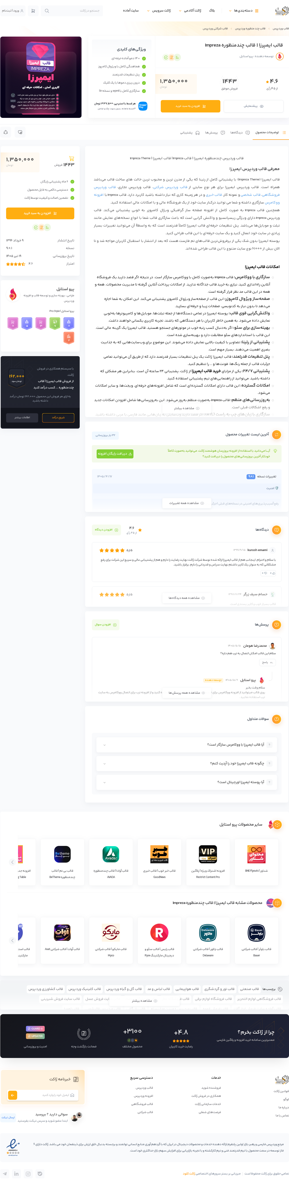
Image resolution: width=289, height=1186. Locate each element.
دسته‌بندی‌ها (243, 10)
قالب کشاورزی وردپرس (45, 989)
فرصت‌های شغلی (210, 1112)
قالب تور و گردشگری (219, 989)
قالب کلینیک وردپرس (84, 989)
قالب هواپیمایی (187, 989)
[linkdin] (16, 1173)
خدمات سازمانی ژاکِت (208, 1104)
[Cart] (33, 10)
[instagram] (28, 1173)
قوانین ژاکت (281, 1091)
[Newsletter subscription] (12, 1095)
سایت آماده (131, 10)
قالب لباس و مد (158, 989)
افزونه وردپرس (143, 1096)
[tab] (271, 132)
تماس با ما (282, 1115)
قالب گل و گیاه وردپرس (124, 989)
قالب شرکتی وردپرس (215, 28)
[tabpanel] (186, 474)
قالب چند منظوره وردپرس (250, 28)
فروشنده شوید (211, 1088)
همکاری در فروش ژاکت (206, 1096)
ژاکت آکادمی (192, 10)
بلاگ (212, 10)
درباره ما (284, 1107)
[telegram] (39, 1173)
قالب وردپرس (281, 28)
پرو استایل (65, 289)
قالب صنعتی (249, 989)
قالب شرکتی (145, 1112)
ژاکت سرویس (161, 10)
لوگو (286, 1099)
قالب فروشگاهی (142, 1104)
